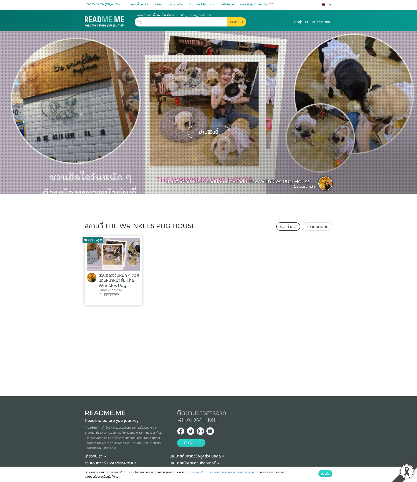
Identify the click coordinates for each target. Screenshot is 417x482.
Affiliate (228, 4)
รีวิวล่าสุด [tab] (288, 226)
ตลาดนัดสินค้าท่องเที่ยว (256, 4)
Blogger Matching (202, 4)
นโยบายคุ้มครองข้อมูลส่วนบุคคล (195, 456)
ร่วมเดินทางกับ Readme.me (109, 463)
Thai (328, 4)
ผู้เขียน (158, 4)
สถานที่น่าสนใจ (139, 4)
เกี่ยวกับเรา (94, 456)
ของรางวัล (175, 4)
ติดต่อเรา (191, 442)
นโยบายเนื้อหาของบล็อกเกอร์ (193, 463)
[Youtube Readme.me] (210, 432)
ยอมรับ (325, 473)
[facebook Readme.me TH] (181, 432)
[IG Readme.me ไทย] (200, 432)
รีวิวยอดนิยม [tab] (317, 226)
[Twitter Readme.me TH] (190, 432)
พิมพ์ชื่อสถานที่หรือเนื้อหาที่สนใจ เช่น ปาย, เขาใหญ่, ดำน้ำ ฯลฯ (174, 15)
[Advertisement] (208, 349)
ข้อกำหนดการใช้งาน (197, 472)
